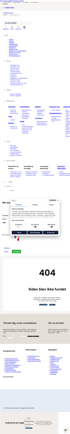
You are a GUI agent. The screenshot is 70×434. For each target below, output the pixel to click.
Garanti (61, 172)
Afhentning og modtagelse (46, 172)
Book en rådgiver (15, 176)
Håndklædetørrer (55, 113)
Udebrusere (12, 47)
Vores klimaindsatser (34, 359)
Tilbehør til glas (14, 154)
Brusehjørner (26, 116)
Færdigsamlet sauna (16, 73)
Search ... (5, 15)
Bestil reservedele (15, 175)
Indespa (11, 41)
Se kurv (6, 251)
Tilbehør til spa (13, 49)
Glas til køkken (14, 150)
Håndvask (11, 107)
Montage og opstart (14, 52)
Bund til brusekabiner (26, 112)
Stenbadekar (40, 115)
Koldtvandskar (13, 46)
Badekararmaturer (42, 121)
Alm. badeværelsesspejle (27, 125)
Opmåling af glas (31, 175)
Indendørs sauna (15, 67)
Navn (4, 336)
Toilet (10, 117)
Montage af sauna (31, 173)
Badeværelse (10, 101)
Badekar (38, 107)
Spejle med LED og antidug (27, 130)
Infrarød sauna (14, 68)
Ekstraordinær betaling (34, 361)
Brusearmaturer (41, 123)
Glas (8, 141)
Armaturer (38, 118)
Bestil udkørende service (12, 360)
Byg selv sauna (14, 70)
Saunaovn (13, 75)
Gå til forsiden (43, 304)
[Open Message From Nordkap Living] (65, 430)
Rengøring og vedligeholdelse (17, 51)
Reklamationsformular (11, 367)
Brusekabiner (25, 107)
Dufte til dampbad (15, 95)
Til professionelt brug (16, 85)
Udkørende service (15, 172)
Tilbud (10, 182)
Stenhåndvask (14, 113)
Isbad (51, 362)
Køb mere (7, 248)
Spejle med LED (27, 128)
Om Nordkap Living (33, 356)
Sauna (8, 61)
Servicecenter (10, 160)
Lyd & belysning (15, 71)
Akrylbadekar (41, 110)
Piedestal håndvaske (13, 110)
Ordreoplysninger (29, 421)
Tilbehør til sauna (15, 80)
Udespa (11, 39)
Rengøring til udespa (56, 357)
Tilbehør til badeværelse (14, 127)
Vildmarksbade (13, 44)
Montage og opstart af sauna (18, 83)
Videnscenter (31, 357)
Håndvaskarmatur (42, 125)
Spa (6, 35)
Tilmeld (33, 336)
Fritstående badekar (40, 112)
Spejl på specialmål (16, 155)
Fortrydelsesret (9, 368)
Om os (8, 186)
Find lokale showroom (11, 358)
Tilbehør (11, 123)
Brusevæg (25, 115)
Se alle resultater (10, 23)
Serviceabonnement (14, 55)
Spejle (22, 121)
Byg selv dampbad (15, 94)
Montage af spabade (32, 172)
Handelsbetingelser (10, 370)
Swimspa (11, 42)
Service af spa (13, 54)
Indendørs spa (54, 107)
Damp (8, 90)
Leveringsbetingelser (48, 175)
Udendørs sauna (15, 65)
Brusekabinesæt (26, 110)
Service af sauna (15, 81)
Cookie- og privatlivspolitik (13, 371)
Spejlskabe (25, 133)
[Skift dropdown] (7, 4)
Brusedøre (25, 118)
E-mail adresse (29, 424)
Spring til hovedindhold (7, 1)
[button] (25, 27)
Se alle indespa (55, 110)
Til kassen (16, 251)
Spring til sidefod (19, 1)
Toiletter (12, 120)
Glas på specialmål (15, 152)
